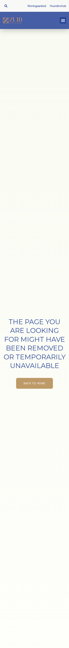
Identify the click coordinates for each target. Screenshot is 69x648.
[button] (6, 6)
